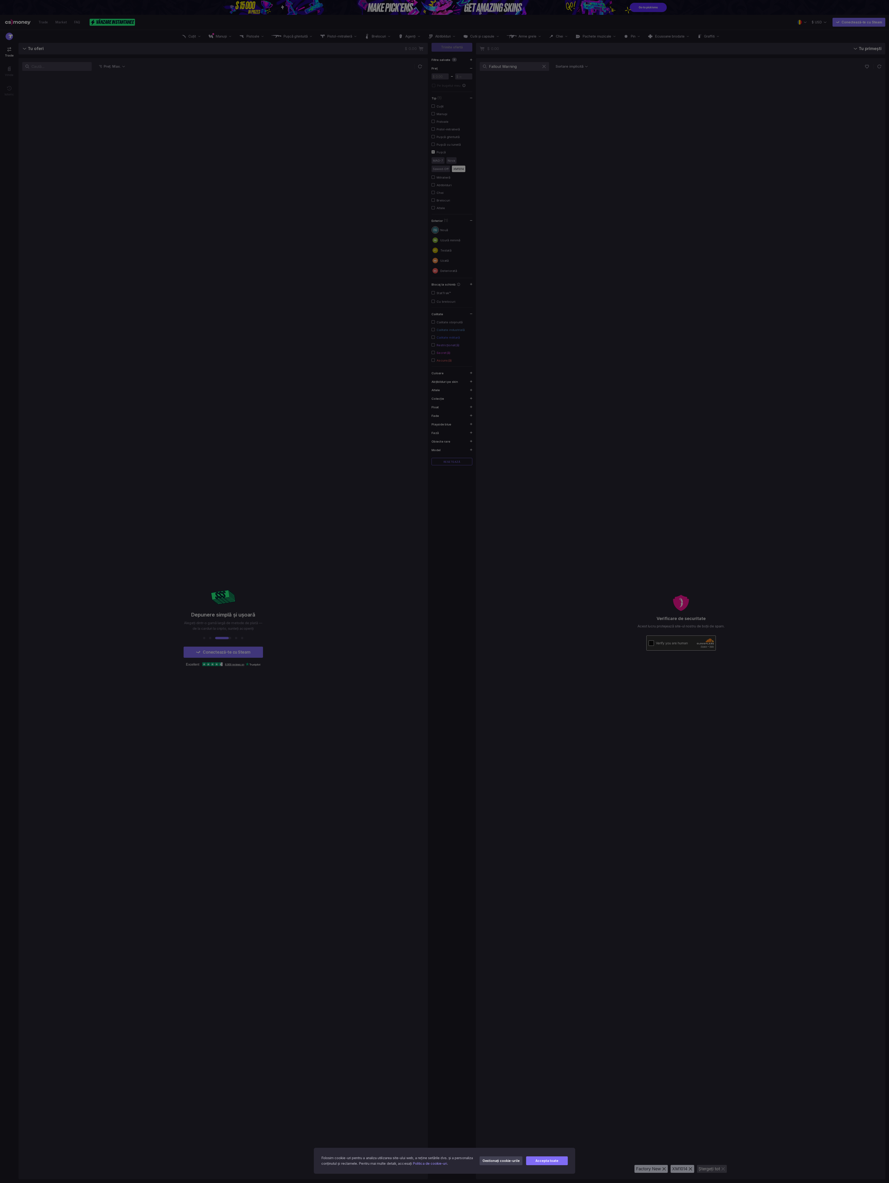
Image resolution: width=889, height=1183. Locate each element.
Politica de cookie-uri (430, 1163)
